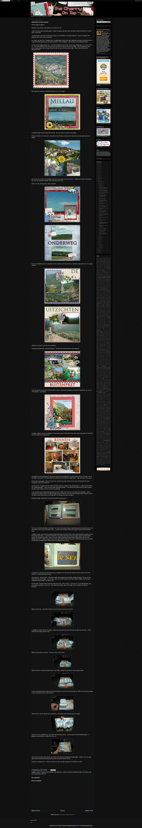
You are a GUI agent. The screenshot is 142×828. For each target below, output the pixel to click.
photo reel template (104, 425)
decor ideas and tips (107, 362)
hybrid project (101, 402)
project (105, 433)
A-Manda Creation (103, 259)
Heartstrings (104, 291)
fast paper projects (100, 375)
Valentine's (106, 338)
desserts (100, 364)
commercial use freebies (103, 358)
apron (97, 345)
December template (104, 275)
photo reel (100, 425)
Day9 (98, 275)
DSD (106, 273)
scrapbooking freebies (100, 442)
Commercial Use (106, 272)
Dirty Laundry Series (103, 278)
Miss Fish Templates (107, 309)
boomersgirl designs (105, 350)
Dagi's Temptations (100, 274)
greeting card (106, 395)
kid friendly (98, 406)
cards (103, 353)
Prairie (103, 320)
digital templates (107, 368)
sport (104, 446)
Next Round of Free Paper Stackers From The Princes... (103, 214)
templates (99, 453)
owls (104, 418)
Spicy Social (108, 326)
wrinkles (103, 464)
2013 (99, 250)
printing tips (98, 433)
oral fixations (107, 416)
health (109, 396)
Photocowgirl (108, 317)
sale (100, 437)
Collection (101, 272)
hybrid (98, 401)
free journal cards (102, 384)
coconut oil (103, 357)
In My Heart (107, 293)
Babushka (109, 265)
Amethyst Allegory (104, 263)
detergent (103, 364)
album (100, 343)
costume (98, 359)
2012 (99, 252)
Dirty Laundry (98, 278)
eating (99, 372)
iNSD (97, 403)
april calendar (108, 344)
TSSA (109, 329)
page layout (99, 419)
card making (108, 352)
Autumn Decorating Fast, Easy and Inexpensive (103, 190)
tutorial (43, 773)
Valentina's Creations (101, 338)
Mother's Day (105, 310)
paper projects (104, 422)
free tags (108, 390)
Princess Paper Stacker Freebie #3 (103, 204)
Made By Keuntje (101, 304)
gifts (99, 395)
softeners (99, 446)
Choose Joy (99, 270)
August (100, 236)
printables (102, 431)
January (100, 247)
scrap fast (98, 439)
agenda (108, 342)
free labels (107, 384)
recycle (109, 435)
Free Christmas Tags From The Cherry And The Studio (103, 211)
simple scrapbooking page (100, 445)
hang (106, 396)
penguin (106, 424)
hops (101, 399)
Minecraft (98, 309)
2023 (99, 168)
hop (100, 399)
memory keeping (108, 410)
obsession (104, 416)
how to (105, 399)
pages (106, 419)
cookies (109, 358)
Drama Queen (104, 280)
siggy (97, 444)
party (104, 423)
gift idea (108, 394)
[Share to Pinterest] (55, 770)
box (109, 350)
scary (109, 437)
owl (102, 418)
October (100, 184)
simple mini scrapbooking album (105, 444)
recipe (105, 435)
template (108, 451)
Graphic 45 (100, 290)
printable (108, 429)
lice (105, 409)
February (100, 245)
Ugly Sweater (105, 337)
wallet (99, 462)
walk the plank (98, 461)
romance (98, 437)
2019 (99, 174)
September (101, 186)
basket (106, 347)
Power (100, 320)
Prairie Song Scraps (107, 320)
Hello (100, 292)
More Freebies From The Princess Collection (103, 206)
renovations (100, 436)
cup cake (109, 360)
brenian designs (107, 351)
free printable (104, 385)
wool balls (106, 463)
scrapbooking (106, 440)
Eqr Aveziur (102, 281)
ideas (100, 403)
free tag (105, 390)
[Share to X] (53, 770)
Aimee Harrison (108, 260)
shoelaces (107, 443)
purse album (101, 434)
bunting (102, 352)
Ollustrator (76, 825)
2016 (99, 178)
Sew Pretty (108, 322)
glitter (100, 395)
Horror (100, 293)
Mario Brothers (106, 307)
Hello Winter (103, 292)
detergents (105, 364)
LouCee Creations (106, 301)
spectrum (102, 446)
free (103, 378)
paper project (100, 422)
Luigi (109, 303)
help (106, 397)
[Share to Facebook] (54, 770)
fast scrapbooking (105, 375)
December (101, 181)
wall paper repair (107, 461)
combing (98, 358)
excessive (102, 374)
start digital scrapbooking (104, 447)
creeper (105, 360)
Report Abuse (99, 158)
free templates (105, 391)
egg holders (107, 372)
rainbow (103, 435)
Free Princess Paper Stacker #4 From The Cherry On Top (103, 195)
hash (108, 396)
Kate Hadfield (108, 296)
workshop (100, 464)
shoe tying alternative (102, 443)
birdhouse (106, 348)
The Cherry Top (106, 331)
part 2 (102, 423)
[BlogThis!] (52, 770)
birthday (109, 348)
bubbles (98, 352)
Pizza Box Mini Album (100, 319)
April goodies (108, 264)
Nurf (104, 312)
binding (101, 348)
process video (102, 433)
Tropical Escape (101, 337)
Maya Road (102, 308)
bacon (104, 346)
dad (97, 362)
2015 (99, 180)
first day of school (102, 377)
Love (103, 302)
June (100, 239)
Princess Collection (100, 321)
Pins (107, 318)
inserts (102, 404)
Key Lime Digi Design (100, 297)
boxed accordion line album (101, 351)
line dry (107, 409)
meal (101, 410)
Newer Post (36, 810)
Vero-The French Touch (106, 339)
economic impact (102, 372)
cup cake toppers (104, 361)
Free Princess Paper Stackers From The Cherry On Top (102, 230)
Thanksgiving (99, 330)
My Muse (109, 310)
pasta (103, 424)
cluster (103, 356)
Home (62, 810)
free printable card (106, 387)
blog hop (98, 349)
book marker (108, 349)
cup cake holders (99, 361)
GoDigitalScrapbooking (103, 289)
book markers (99, 350)
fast (97, 375)
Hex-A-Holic (106, 292)
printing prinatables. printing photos (105, 432)
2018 (99, 175)
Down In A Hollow (99, 280)
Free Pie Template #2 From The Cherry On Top (103, 233)
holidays (101, 398)
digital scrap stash (107, 365)
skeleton (105, 445)
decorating (98, 363)
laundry (101, 408)
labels (106, 407)
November (101, 183)
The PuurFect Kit (102, 333)
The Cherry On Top (106, 31)
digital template (102, 368)
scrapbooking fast (107, 441)
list (108, 409)
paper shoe (108, 422)
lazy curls (100, 409)
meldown (104, 410)
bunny (100, 352)
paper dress (103, 421)
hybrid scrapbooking (107, 402)
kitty (105, 407)
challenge (108, 354)
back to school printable (100, 346)
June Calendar (104, 296)
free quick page (101, 389)
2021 (99, 171)
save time (104, 437)
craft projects (102, 360)
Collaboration (98, 272)
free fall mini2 (102, 383)
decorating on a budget (103, 363)
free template (99, 391)
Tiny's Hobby (106, 335)
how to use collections (107, 400)
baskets (109, 347)
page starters (103, 419)
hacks (109, 395)
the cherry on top (106, 453)
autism (102, 345)
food (109, 377)
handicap (104, 396)
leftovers (103, 409)
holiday (109, 397)
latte (99, 408)
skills (107, 445)
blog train (101, 349)
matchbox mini (99, 410)
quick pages (98, 435)
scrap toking (102, 439)
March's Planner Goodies (100, 307)
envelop (98, 373)
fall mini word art (108, 374)
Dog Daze (107, 278)
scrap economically (107, 438)
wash (101, 462)
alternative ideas (105, 343)
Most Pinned (101, 310)
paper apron (102, 420)
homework (98, 399)
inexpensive (104, 403)
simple (99, 444)
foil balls (106, 377)
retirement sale (105, 436)
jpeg (106, 405)
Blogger (90, 825)
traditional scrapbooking (101, 456)
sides (109, 443)
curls (108, 361)
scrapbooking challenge (100, 441)
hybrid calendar (102, 401)
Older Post (89, 810)
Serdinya (105, 322)
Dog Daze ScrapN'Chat (104, 279)
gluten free (103, 395)
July (99, 238)
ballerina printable (108, 346)
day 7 (101, 362)
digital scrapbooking (102, 366)
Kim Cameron (107, 297)
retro (109, 436)
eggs (109, 372)
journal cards (103, 405)
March (100, 244)
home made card (107, 398)
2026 (99, 163)
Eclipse (99, 281)
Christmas (103, 270)
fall (104, 374)
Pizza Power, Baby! (102, 198)
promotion (98, 434)
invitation (109, 404)
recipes (107, 435)
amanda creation (103, 344)
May (100, 241)
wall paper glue (103, 461)
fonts (108, 377)
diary (108, 364)
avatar (108, 345)
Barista (98, 266)
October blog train (99, 313)
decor (103, 362)
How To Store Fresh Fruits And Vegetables (103, 193)
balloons (98, 347)
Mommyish (98, 310)
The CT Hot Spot (103, 330)
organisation (108, 417)
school (103, 438)
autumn (105, 345)
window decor (101, 463)
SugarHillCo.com (99, 329)
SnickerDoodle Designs (100, 326)
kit (102, 407)
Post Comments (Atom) (66, 814)
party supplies (100, 424)
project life (108, 433)
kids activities (100, 407)
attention (100, 345)
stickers (100, 448)
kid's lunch (108, 406)
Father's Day (99, 283)
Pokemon (105, 319)
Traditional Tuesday (103, 336)
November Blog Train (101, 312)
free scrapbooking (107, 389)
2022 (99, 169)
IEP (104, 293)
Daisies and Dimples (106, 274)
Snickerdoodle (105, 326)
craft (99, 360)
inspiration (105, 404)
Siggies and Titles (107, 323)
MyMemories (98, 311)
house (103, 399)
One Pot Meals (106, 313)
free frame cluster (106, 383)
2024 (99, 166)
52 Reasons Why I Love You (105, 258)
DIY (104, 273)
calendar (104, 352)
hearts (104, 397)
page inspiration (107, 418)
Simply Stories (102, 325)
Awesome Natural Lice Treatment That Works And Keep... (103, 200)
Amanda (100, 263)
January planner (103, 294)
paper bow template (107, 420)
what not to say (104, 462)
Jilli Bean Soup (103, 295)
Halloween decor (99, 291)
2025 (99, 165)
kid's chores (101, 406)
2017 (99, 177)
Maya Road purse (107, 308)
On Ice (103, 313)
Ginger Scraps (105, 287)
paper (99, 420)
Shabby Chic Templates (100, 323)
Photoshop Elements (99, 318)
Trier (107, 336)
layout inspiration (107, 408)
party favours (107, 423)
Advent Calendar (103, 260)
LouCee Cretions (67, 772)
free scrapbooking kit (100, 390)
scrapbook (105, 439)
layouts (59, 772)
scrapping (106, 442)
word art (109, 463)
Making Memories (102, 306)
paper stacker (99, 423)
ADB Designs (108, 259)
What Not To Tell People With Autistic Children (103, 188)
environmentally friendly (102, 373)
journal (100, 405)
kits (55, 772)
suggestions (106, 448)
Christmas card (101, 271)
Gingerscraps (104, 288)
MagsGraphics (102, 305)
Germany (101, 287)
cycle (109, 361)
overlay (101, 418)
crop (107, 360)
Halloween (108, 290)
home (104, 398)
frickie (109, 392)
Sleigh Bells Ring (107, 325)
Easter (107, 280)
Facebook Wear (108, 282)
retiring (108, 436)
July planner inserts (99, 296)
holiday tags (98, 398)
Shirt (104, 323)
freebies (104, 392)
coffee (106, 357)
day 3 (99, 362)
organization (98, 418)
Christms (109, 271)
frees (107, 392)
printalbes (106, 431)
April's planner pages (100, 265)
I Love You (102, 293)
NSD (101, 311)
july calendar (108, 405)
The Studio (105, 333)
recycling (98, 436)
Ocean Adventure (108, 312)
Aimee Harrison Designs (101, 261)
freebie (100, 392)
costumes (100, 359)
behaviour (98, 348)
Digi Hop (102, 276)
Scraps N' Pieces (106, 321)
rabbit (101, 435)
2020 (99, 172)
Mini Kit (101, 309)
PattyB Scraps (77, 772)
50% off (100, 258)
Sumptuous (104, 329)
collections (109, 357)
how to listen (101, 400)
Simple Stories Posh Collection (101, 324)
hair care (99, 396)
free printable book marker (105, 386)
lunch (109, 409)
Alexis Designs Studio (102, 262)
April (100, 242)
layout (104, 408)
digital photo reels (101, 365)
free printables (104, 388)
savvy (107, 437)
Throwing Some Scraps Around (103, 335)
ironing (97, 405)
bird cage (103, 348)
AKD (99, 260)
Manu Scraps (108, 306)
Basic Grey (100, 266)
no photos (98, 416)
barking (104, 347)
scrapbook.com (101, 440)
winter (104, 463)
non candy (101, 416)
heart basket (101, 397)
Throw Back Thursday (104, 334)
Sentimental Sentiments (100, 322)
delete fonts (108, 363)
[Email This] (51, 770)
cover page (106, 359)
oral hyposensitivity (103, 417)
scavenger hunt (99, 438)
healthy (98, 397)
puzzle (104, 434)
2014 (99, 249)
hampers (101, 396)
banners (101, 347)
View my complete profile (101, 53)
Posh (107, 319)
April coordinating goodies (102, 264)
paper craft (98, 421)
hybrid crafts (106, 401)
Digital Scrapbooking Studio (45, 772)
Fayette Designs (104, 283)
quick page (108, 434)
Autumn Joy (105, 265)
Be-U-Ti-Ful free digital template (106, 266)
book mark (105, 349)
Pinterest (109, 318)
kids (97, 407)
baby (109, 345)
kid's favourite (105, 406)
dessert (98, 364)
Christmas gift (106, 271)
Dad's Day (108, 273)
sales (102, 437)
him (107, 397)
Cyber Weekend (101, 273)
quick (106, 434)
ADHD (97, 260)
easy (97, 372)
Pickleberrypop (104, 318)
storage (103, 448)
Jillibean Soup (107, 295)
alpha (101, 343)
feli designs (105, 376)
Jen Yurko (106, 294)
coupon (103, 359)
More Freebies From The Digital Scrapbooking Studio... (103, 223)
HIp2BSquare (104, 290)
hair (97, 396)
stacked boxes (107, 446)
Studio (70, 45)
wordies (98, 464)
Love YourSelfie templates (105, 303)
